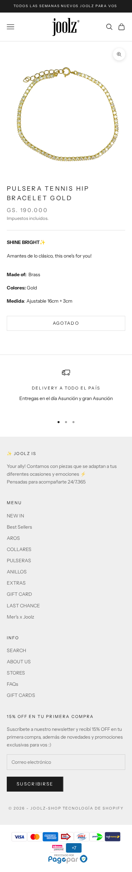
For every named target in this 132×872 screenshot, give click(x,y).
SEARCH (16, 650)
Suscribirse (35, 783)
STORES (16, 673)
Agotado (66, 323)
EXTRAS (16, 583)
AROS (13, 538)
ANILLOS (17, 572)
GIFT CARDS (21, 695)
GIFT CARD (19, 594)
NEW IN (15, 516)
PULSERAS (19, 560)
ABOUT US (19, 662)
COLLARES (19, 549)
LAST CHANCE (23, 606)
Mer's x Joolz (20, 617)
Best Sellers (19, 527)
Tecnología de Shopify (93, 808)
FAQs (12, 684)
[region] (66, 389)
